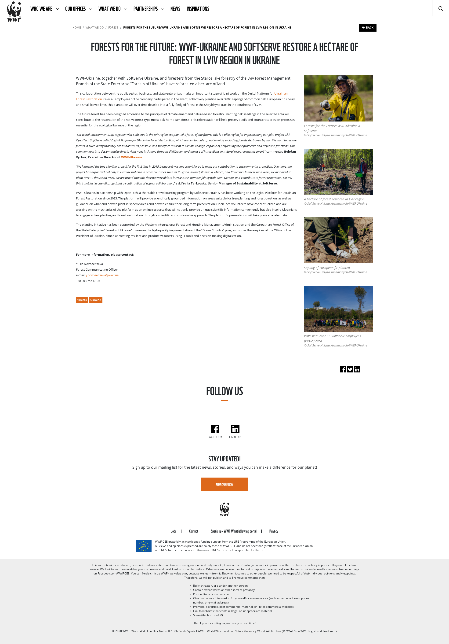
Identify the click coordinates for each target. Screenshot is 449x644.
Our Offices (75, 8)
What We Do (109, 8)
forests (82, 300)
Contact (194, 530)
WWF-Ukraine (131, 157)
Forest (113, 27)
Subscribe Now (224, 484)
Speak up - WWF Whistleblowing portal (234, 530)
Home (76, 27)
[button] (57, 8)
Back (369, 27)
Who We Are (41, 8)
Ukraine (95, 300)
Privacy (273, 530)
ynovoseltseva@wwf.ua (102, 275)
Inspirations (198, 8)
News (175, 8)
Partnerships (146, 8)
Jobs (174, 530)
